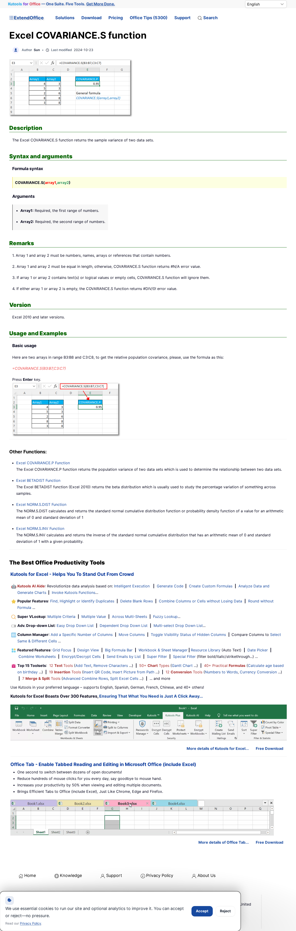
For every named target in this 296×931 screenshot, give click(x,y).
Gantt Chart (182, 665)
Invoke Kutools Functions (73, 592)
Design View (88, 650)
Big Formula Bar (119, 650)
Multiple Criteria (61, 616)
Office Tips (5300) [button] (148, 17)
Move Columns (132, 634)
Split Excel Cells (124, 678)
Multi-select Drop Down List (178, 625)
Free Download (269, 748)
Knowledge (71, 875)
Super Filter (157, 656)
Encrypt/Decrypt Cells (81, 656)
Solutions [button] (64, 17)
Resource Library (205, 650)
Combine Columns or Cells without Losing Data (200, 601)
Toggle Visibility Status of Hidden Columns (188, 634)
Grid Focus (61, 650)
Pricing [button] (115, 17)
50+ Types (154, 665)
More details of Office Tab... (223, 842)
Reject (225, 911)
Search (210, 17)
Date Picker (257, 650)
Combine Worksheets (37, 656)
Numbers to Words (221, 672)
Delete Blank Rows (136, 601)
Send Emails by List (124, 656)
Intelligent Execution (132, 586)
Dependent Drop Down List (124, 625)
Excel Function (43, 463)
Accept (202, 911)
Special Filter (184, 656)
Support (182, 17)
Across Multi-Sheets (129, 616)
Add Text (83, 665)
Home (30, 875)
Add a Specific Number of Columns (82, 634)
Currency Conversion (258, 672)
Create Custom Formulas (210, 586)
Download (91, 17)
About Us (206, 875)
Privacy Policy (159, 875)
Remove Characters (110, 665)
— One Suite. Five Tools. (61, 4)
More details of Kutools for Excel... (218, 748)
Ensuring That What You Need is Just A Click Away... (151, 696)
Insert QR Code (96, 672)
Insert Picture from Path (133, 672)
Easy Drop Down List (75, 625)
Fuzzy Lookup (165, 616)
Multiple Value (94, 616)
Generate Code (170, 586)
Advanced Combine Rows (85, 678)
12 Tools (61, 665)
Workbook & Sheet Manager (163, 650)
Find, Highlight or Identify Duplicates (82, 601)
